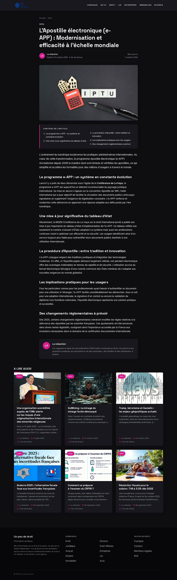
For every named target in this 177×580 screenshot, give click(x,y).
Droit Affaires (106, 546)
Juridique (92, 5)
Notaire (69, 556)
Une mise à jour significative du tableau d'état (66, 141)
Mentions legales (143, 551)
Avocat (69, 551)
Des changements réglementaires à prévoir (111, 144)
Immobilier (145, 5)
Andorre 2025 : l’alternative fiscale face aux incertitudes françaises (37, 487)
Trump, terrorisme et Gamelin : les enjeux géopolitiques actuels (138, 409)
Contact (138, 546)
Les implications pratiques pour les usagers (111, 140)
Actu (103, 5)
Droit (112, 5)
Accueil (42, 18)
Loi (120, 5)
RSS (136, 556)
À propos (138, 541)
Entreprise (130, 5)
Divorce (158, 5)
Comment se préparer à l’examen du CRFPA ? (81, 487)
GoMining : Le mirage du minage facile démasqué (82, 409)
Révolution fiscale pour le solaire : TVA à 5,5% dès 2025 (136, 487)
